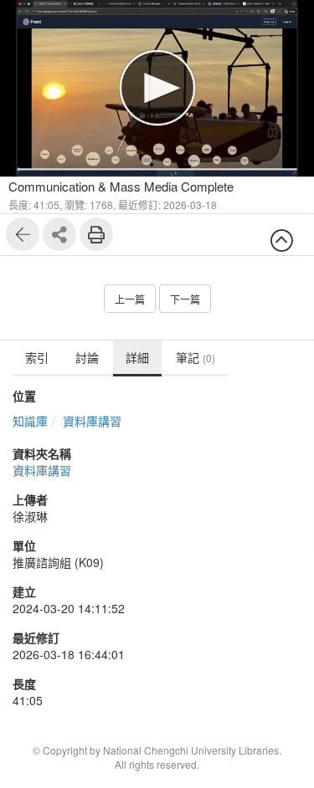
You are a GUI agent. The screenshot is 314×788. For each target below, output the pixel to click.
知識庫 (30, 420)
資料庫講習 (92, 420)
